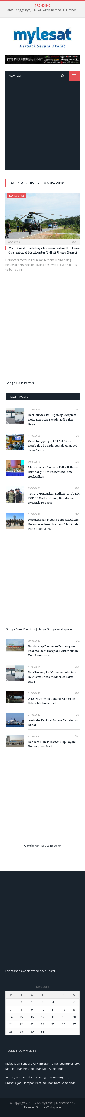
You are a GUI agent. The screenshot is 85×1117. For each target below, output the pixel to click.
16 (32, 1017)
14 (10, 1017)
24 (42, 1024)
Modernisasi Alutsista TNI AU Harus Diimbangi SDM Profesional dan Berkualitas (53, 471)
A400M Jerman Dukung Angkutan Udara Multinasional (51, 701)
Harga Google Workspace (55, 629)
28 (10, 1031)
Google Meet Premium (20, 629)
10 (42, 1009)
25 (52, 1024)
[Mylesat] (42, 37)
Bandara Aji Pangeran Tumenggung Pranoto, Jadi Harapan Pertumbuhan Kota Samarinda (53, 650)
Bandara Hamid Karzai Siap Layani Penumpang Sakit (52, 744)
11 (52, 1009)
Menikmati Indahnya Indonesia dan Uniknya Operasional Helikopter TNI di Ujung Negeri (44, 250)
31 (42, 1031)
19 (63, 1017)
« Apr (8, 1038)
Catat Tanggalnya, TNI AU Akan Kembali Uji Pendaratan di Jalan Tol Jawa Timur (43, 10)
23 (32, 1024)
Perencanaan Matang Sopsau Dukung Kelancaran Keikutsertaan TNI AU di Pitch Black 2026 (53, 524)
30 (32, 1031)
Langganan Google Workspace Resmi (30, 971)
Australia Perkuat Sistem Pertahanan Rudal (53, 722)
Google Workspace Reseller (42, 846)
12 (63, 1009)
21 (10, 1024)
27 (74, 1024)
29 (21, 1031)
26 (63, 1024)
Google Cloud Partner (20, 383)
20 (74, 1017)
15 (21, 1017)
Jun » (17, 1038)
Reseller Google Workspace (42, 1107)
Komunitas (16, 195)
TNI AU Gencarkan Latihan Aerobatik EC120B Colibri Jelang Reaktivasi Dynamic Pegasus (54, 498)
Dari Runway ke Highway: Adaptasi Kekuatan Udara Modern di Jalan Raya (52, 419)
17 (42, 1017)
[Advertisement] (42, 125)
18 (52, 1017)
